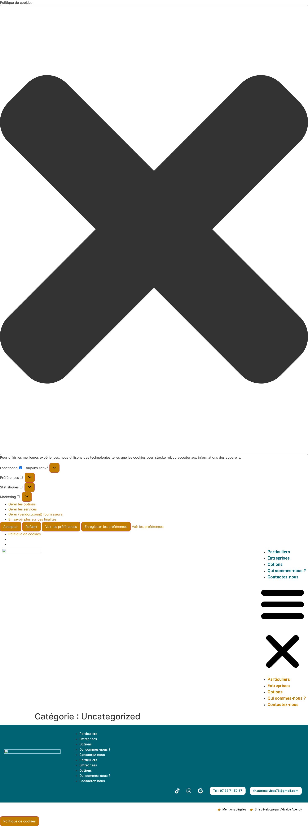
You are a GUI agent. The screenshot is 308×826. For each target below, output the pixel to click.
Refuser (32, 527)
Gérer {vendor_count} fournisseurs (35, 514)
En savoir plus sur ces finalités (32, 519)
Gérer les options (22, 504)
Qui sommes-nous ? (287, 570)
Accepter (10, 527)
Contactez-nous (283, 576)
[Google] (200, 791)
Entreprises (279, 558)
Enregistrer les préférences (106, 527)
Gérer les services (22, 509)
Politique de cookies (24, 534)
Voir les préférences (61, 527)
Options (275, 564)
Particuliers (279, 551)
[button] (154, 230)
